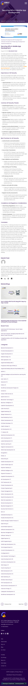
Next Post (21, 604)
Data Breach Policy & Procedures (14, 675)
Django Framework (5, 414)
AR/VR (2, 371)
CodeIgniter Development (7, 591)
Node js (3, 385)
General (3, 390)
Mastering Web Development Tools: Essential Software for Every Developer (13, 321)
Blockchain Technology (6, 399)
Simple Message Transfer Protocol (9, 520)
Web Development (5, 570)
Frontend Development (6, 350)
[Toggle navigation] (26, 3)
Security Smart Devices (6, 508)
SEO (2, 511)
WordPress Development (7, 594)
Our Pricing (3, 657)
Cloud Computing (5, 568)
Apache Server (4, 396)
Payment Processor (5, 473)
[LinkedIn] (7, 633)
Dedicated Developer (6, 514)
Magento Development (6, 446)
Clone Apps (3, 663)
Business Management (6, 532)
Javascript (3, 382)
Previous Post (8, 604)
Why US (3, 644)
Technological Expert (6, 547)
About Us (3, 660)
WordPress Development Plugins (9, 387)
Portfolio (3, 654)
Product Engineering (6, 488)
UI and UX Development (6, 550)
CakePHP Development (6, 405)
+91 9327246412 (4, 626)
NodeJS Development (6, 461)
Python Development (6, 494)
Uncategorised (4, 553)
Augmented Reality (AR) (6, 362)
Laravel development (6, 441)
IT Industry (3, 432)
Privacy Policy (18, 671)
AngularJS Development (6, 476)
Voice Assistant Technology (7, 556)
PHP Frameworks (5, 482)
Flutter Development (6, 420)
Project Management (6, 491)
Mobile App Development (18, 41)
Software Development (6, 41)
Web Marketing (4, 576)
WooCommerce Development (8, 585)
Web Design (4, 565)
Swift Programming (5, 541)
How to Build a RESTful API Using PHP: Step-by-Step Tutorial (13, 302)
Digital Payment (5, 538)
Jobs (2, 639)
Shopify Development (6, 517)
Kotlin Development (6, 438)
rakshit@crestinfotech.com (7, 624)
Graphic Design (4, 426)
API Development (17, 39)
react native (4, 379)
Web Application (5, 359)
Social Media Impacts (6, 526)
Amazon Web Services (6, 393)
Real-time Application (6, 500)
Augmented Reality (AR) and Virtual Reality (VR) (12, 368)
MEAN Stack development (7, 449)
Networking (4, 458)
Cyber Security (4, 408)
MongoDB (3, 452)
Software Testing (5, 535)
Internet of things (5, 588)
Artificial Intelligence (6, 470)
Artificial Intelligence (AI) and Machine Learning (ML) (13, 374)
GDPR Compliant (10, 671)
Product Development (6, 485)
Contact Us (3, 665)
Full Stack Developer (6, 423)
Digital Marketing (5, 411)
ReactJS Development (6, 497)
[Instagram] (5, 633)
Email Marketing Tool (6, 417)
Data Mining (4, 523)
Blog (2, 647)
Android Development (6, 43)
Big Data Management (6, 506)
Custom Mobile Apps (6, 464)
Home (2, 21)
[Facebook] (1, 633)
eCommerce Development (7, 562)
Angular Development (6, 353)
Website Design (5, 356)
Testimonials (4, 641)
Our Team (3, 650)
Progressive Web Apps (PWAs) (8, 365)
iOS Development (5, 429)
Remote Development (6, 503)
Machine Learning (5, 444)
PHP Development (5, 582)
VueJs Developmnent (6, 559)
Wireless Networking (6, 579)
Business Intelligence (6, 402)
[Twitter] (3, 633)
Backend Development (6, 348)
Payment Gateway (5, 467)
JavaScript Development (6, 39)
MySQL (2, 455)
